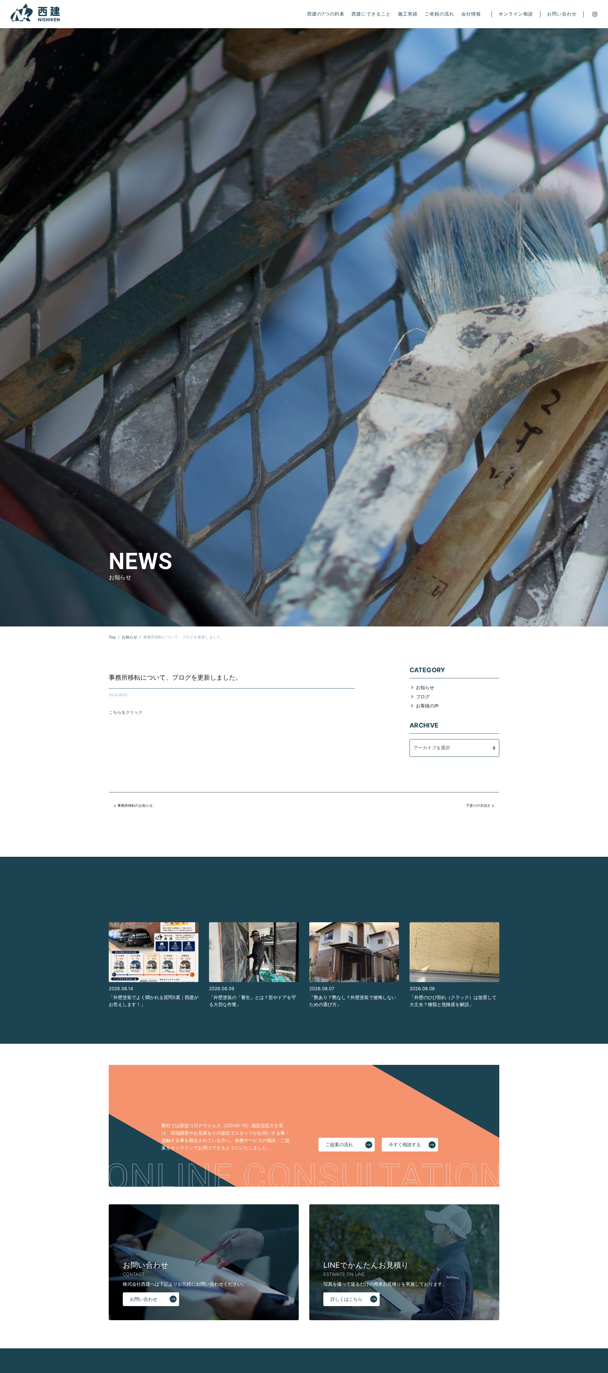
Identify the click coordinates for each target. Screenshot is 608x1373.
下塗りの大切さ (478, 805)
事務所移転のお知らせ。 (137, 805)
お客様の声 (427, 706)
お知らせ (425, 687)
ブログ (423, 696)
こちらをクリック (125, 712)
